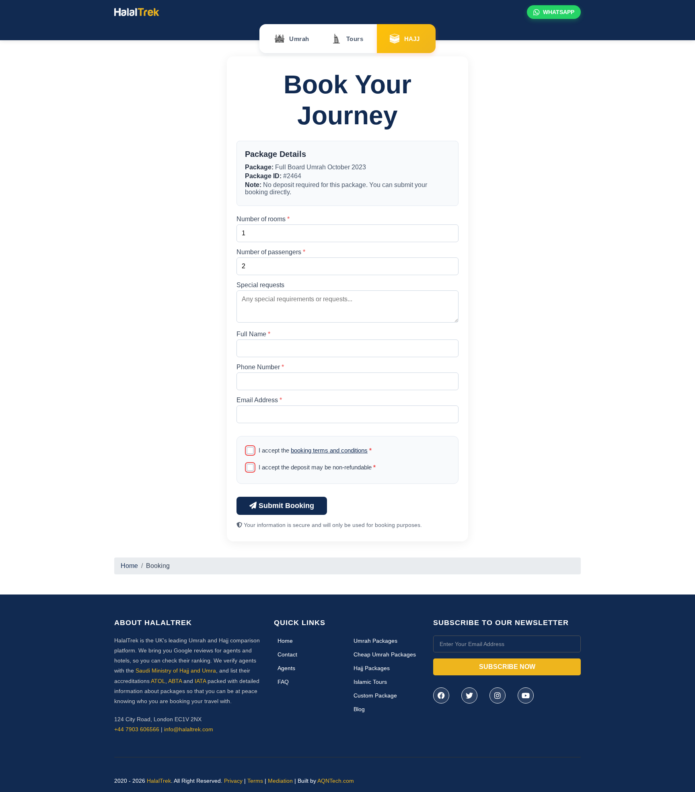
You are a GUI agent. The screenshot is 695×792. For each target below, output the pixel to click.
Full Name (253, 334)
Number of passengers (270, 252)
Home (129, 565)
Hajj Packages (372, 668)
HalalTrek (159, 781)
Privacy (233, 781)
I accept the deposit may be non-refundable (317, 467)
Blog (359, 709)
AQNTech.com (335, 781)
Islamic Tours (370, 682)
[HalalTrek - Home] (136, 11)
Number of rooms (263, 219)
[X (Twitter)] (469, 695)
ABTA (175, 681)
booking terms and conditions (329, 450)
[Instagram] (497, 695)
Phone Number (260, 367)
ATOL (158, 681)
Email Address (259, 400)
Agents (286, 668)
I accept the (315, 450)
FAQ (283, 682)
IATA (200, 681)
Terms (255, 781)
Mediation (280, 781)
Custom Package (375, 695)
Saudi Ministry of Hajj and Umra (176, 670)
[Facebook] (441, 695)
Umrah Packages (375, 641)
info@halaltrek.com (188, 729)
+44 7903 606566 (136, 729)
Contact (287, 654)
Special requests (260, 285)
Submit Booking (285, 506)
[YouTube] (526, 695)
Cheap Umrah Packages (385, 654)
